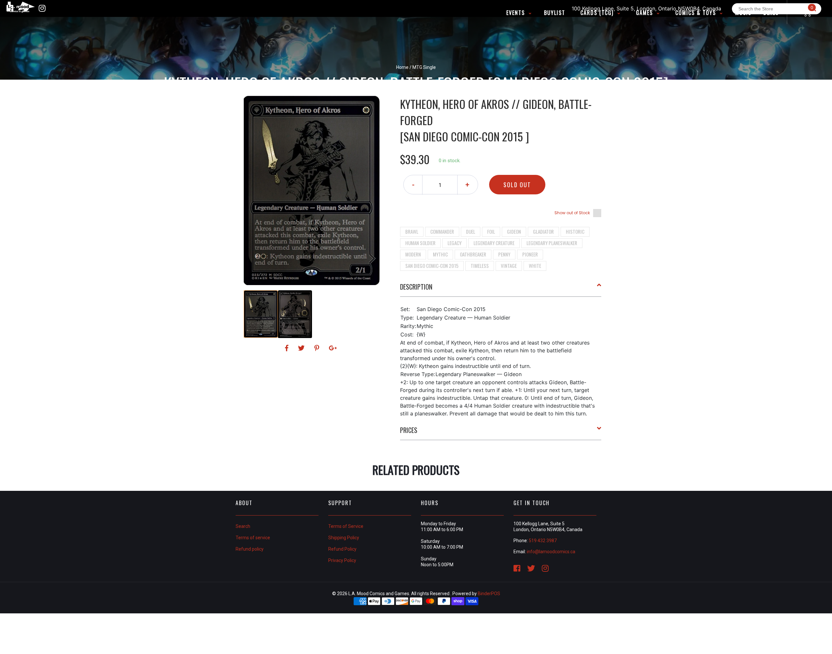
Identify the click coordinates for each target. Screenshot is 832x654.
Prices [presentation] (408, 430)
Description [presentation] (416, 287)
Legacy (455, 242)
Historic (575, 231)
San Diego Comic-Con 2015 (432, 265)
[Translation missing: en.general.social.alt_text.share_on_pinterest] (317, 348)
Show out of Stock (572, 213)
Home (402, 67)
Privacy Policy (342, 560)
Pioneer (530, 254)
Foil (491, 231)
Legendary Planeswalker (551, 242)
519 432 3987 (543, 540)
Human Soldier (420, 242)
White (535, 265)
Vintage (509, 265)
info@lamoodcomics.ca (551, 551)
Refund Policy (342, 549)
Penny (504, 254)
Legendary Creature (494, 242)
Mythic (440, 254)
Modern (413, 254)
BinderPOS (489, 593)
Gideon (514, 231)
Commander (442, 231)
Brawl (411, 231)
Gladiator (543, 231)
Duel (470, 231)
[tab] (501, 289)
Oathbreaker (473, 254)
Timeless (480, 265)
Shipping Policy (343, 537)
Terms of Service (345, 526)
